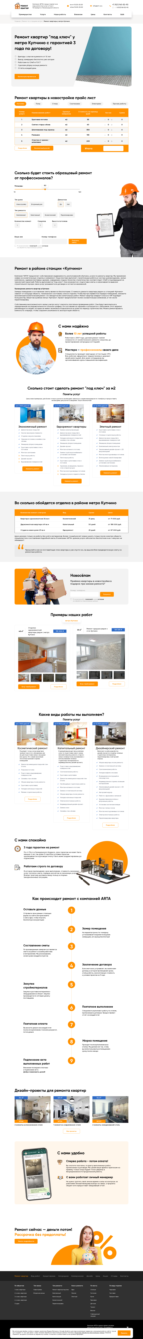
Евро (73, 1289)
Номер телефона (77, 590)
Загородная (63, 1276)
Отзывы (114, 1276)
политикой (33, 246)
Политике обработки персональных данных (89, 1332)
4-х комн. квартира (21, 1300)
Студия (17, 1303)
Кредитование (49, 1276)
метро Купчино (71, 621)
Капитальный (57, 1296)
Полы (38, 104)
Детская (93, 1303)
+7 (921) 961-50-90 (120, 4)
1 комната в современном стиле (67, 1125)
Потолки (20, 104)
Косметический (57, 1300)
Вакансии (78, 14)
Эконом (74, 1293)
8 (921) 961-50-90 (122, 7)
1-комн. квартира (20, 1289)
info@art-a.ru (97, 6)
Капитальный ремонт (71, 748)
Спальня (93, 1289)
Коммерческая (77, 1276)
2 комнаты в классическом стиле (29, 1125)
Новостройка (38, 1289)
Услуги (43, 14)
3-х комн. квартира (21, 1296)
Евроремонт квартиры (71, 426)
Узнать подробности (26, 1241)
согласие (45, 246)
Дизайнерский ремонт (110, 748)
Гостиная (93, 1293)
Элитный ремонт (110, 426)
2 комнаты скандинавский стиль (106, 1125)
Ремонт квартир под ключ (61, 1289)
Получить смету (75, 241)
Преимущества (25, 14)
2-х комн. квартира (21, 1293)
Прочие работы (119, 104)
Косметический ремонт (33, 748)
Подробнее (22, 148)
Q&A (122, 14)
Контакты (108, 14)
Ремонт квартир (21, 1276)
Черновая (112, 1289)
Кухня (92, 1296)
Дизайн (89, 1276)
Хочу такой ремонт (29, 687)
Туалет (92, 1307)
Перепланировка (58, 1303)
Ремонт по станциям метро (32, 21)
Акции (105, 1276)
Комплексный (57, 1293)
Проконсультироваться (27, 76)
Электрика (96, 104)
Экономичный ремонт (32, 426)
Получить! (107, 594)
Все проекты (71, 1131)
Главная (17, 21)
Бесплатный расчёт (42, 148)
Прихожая (93, 1300)
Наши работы (60, 14)
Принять (124, 1333)
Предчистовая (113, 1296)
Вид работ (35, 1276)
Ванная (92, 1310)
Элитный (74, 1296)
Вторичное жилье (39, 1293)
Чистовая (112, 1293)
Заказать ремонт (32, 469)
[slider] (45, 189)
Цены (93, 14)
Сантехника (75, 104)
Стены (55, 104)
